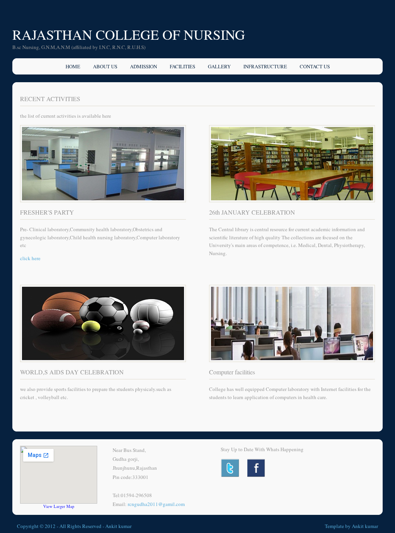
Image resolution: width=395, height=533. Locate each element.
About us (105, 66)
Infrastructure (265, 66)
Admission (143, 66)
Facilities (182, 66)
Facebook (256, 468)
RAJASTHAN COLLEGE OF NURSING (128, 34)
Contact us (315, 66)
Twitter (230, 468)
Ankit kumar (118, 526)
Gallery (219, 66)
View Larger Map (58, 506)
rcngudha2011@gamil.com (156, 504)
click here (30, 258)
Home (73, 66)
